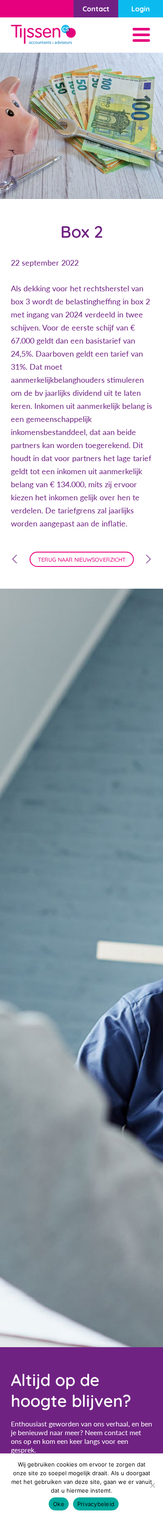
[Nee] (152, 1485)
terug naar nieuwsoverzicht (82, 559)
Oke (58, 1503)
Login (140, 8)
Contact (96, 8)
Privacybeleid (95, 1503)
